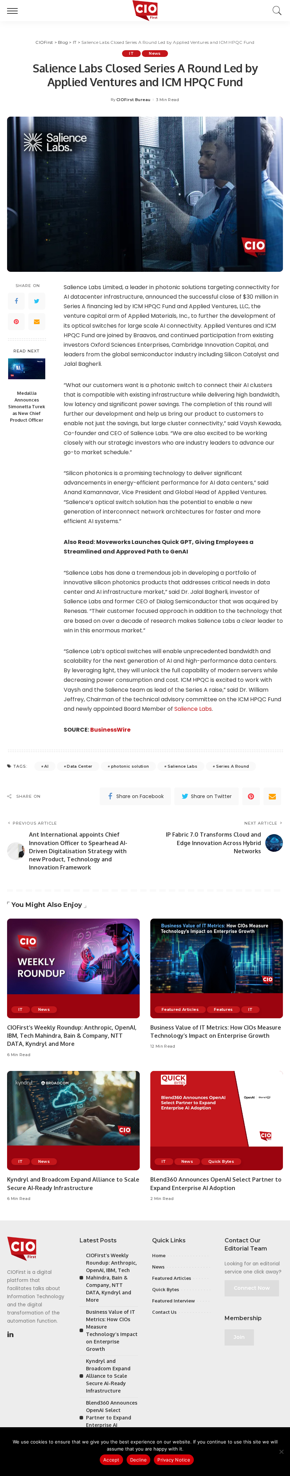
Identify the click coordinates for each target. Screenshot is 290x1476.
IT (131, 53)
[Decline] (281, 1451)
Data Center (79, 766)
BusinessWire (110, 730)
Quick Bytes (221, 1161)
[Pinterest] (16, 321)
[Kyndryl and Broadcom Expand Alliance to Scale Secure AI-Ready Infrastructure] (73, 1120)
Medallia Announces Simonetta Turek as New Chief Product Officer (26, 406)
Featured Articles (180, 1009)
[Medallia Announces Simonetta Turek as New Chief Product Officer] (26, 372)
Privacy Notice (173, 1460)
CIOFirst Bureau (133, 100)
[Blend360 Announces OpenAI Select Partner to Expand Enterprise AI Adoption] (216, 1120)
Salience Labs (193, 709)
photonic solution (130, 766)
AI (46, 766)
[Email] (36, 321)
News (155, 53)
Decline (138, 1460)
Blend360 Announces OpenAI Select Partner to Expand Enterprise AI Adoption (111, 1417)
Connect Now (252, 1288)
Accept (111, 1460)
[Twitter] (36, 301)
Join (239, 1337)
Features (223, 1009)
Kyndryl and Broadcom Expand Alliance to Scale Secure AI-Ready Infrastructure (108, 1376)
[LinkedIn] (10, 1334)
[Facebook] (16, 301)
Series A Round (232, 766)
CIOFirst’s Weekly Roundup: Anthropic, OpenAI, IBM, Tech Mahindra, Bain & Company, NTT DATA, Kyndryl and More (72, 1035)
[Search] (275, 10)
